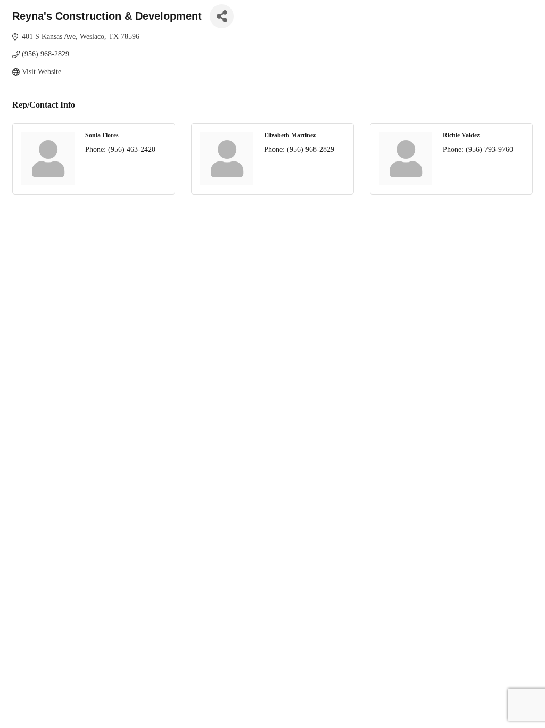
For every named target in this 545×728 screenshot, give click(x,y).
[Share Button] (222, 16)
